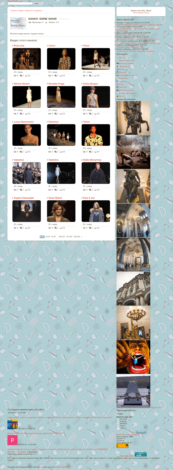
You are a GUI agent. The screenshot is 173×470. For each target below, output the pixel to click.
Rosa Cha (19, 45)
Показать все (156, 407)
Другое (121, 57)
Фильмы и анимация (126, 90)
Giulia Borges (90, 83)
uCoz (35, 454)
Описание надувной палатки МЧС (130, 47)
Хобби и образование (127, 93)
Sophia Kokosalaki (24, 198)
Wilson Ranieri (22, 83)
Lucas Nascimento (24, 122)
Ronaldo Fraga (56, 83)
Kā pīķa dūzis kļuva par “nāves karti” (131, 35)
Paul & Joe (89, 198)
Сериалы (122, 81)
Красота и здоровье (34, 11)
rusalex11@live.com (63, 467)
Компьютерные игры (127, 60)
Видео (21, 11)
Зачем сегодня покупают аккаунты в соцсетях (135, 51)
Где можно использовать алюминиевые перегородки (138, 43)
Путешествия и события (128, 75)
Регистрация (17, 1)
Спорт (121, 84)
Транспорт (123, 87)
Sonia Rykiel (55, 198)
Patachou (54, 122)
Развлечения (123, 78)
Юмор (121, 96)
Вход (9, 1)
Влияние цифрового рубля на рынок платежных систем (139, 25)
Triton (86, 45)
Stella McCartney (92, 160)
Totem (86, 122)
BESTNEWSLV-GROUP (16, 452)
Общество (123, 72)
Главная (13, 11)
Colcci (52, 45)
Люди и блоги (124, 66)
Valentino (19, 160)
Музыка (122, 69)
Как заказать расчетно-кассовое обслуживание (136, 39)
